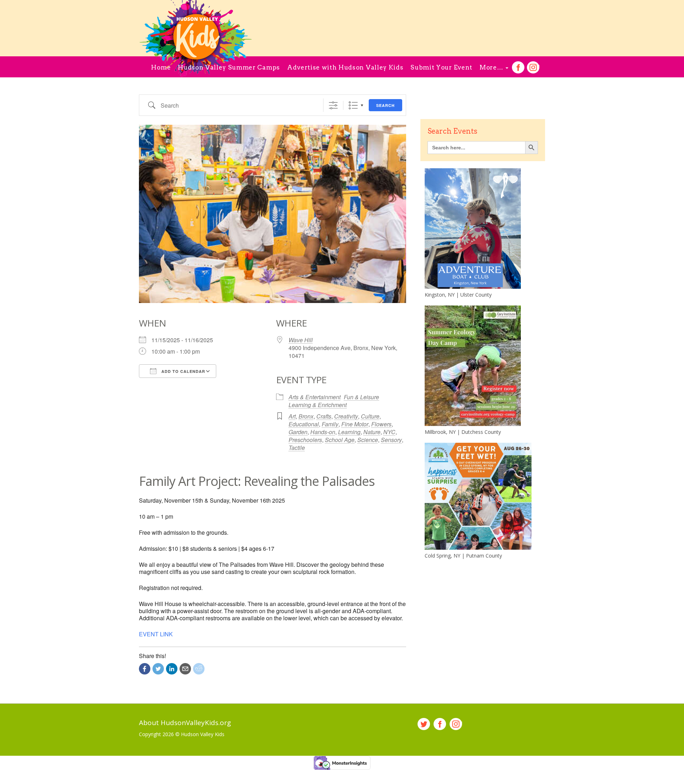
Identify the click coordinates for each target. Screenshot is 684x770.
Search (385, 105)
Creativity (346, 416)
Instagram (533, 67)
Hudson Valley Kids (202, 734)
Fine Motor (354, 424)
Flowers (381, 424)
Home (161, 67)
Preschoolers (305, 440)
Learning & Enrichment (318, 405)
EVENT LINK (156, 634)
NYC (389, 432)
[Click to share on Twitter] (158, 668)
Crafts (323, 416)
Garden (298, 432)
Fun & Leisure (361, 397)
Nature (371, 432)
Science (367, 440)
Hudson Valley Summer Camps (229, 67)
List (353, 105)
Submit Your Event (441, 67)
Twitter (424, 724)
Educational (304, 424)
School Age (339, 440)
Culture (370, 416)
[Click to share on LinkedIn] (171, 668)
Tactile (297, 447)
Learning (349, 432)
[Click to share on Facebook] (144, 668)
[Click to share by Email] (185, 668)
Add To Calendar (182, 371)
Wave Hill (301, 340)
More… (492, 67)
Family (330, 424)
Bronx (306, 416)
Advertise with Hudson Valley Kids (345, 67)
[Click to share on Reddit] (198, 668)
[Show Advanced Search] (333, 105)
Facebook (518, 67)
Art (292, 416)
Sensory (391, 440)
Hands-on (322, 432)
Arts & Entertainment (315, 397)
